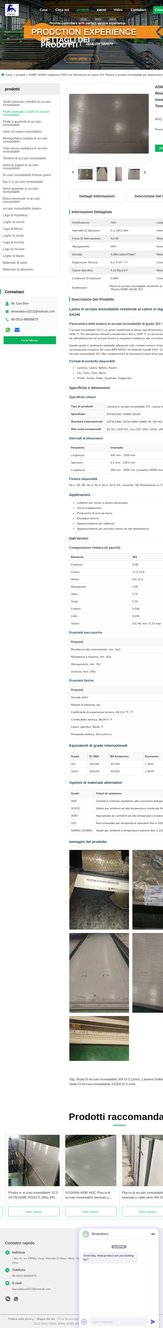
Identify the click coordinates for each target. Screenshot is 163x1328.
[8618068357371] (16, 1300)
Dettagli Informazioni (97, 196)
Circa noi (62, 10)
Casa (44, 10)
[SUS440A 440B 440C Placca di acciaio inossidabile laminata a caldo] (90, 1160)
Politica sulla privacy (21, 1318)
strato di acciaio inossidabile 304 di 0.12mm (108, 1079)
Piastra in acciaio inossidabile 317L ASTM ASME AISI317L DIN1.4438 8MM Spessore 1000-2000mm (33, 1195)
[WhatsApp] (8, 330)
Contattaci (138, 10)
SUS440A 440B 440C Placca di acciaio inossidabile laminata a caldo (87, 1195)
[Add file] (84, 1321)
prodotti (83, 10)
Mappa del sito (46, 1318)
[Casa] (12, 10)
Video (118, 10)
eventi (101, 10)
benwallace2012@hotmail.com (33, 311)
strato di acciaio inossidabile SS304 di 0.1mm (102, 1084)
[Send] (153, 1321)
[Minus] (153, 1234)
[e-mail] (17, 330)
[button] (26, 1170)
